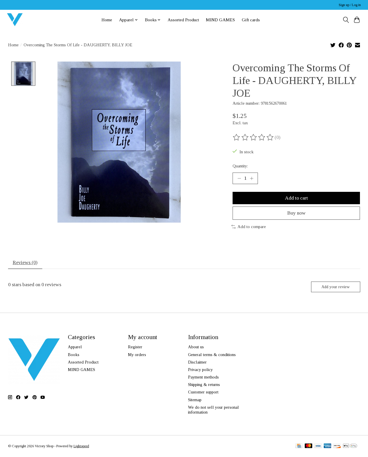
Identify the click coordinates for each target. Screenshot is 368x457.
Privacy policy (200, 369)
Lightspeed (81, 446)
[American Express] (327, 446)
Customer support (203, 392)
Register (135, 347)
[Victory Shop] (15, 20)
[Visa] (318, 446)
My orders (137, 354)
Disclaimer (197, 362)
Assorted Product (183, 19)
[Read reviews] (254, 137)
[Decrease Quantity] (239, 178)
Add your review (335, 286)
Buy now (296, 213)
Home (106, 19)
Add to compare (251, 226)
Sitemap (195, 399)
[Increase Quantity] (252, 178)
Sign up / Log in (350, 5)
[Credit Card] (298, 446)
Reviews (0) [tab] (25, 262)
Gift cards (251, 19)
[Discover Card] (337, 446)
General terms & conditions (212, 354)
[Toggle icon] (346, 20)
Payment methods (203, 377)
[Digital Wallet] (350, 446)
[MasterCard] (308, 446)
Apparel (75, 347)
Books (73, 354)
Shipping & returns (204, 384)
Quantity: (240, 166)
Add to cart (296, 198)
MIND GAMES (220, 19)
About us (196, 347)
